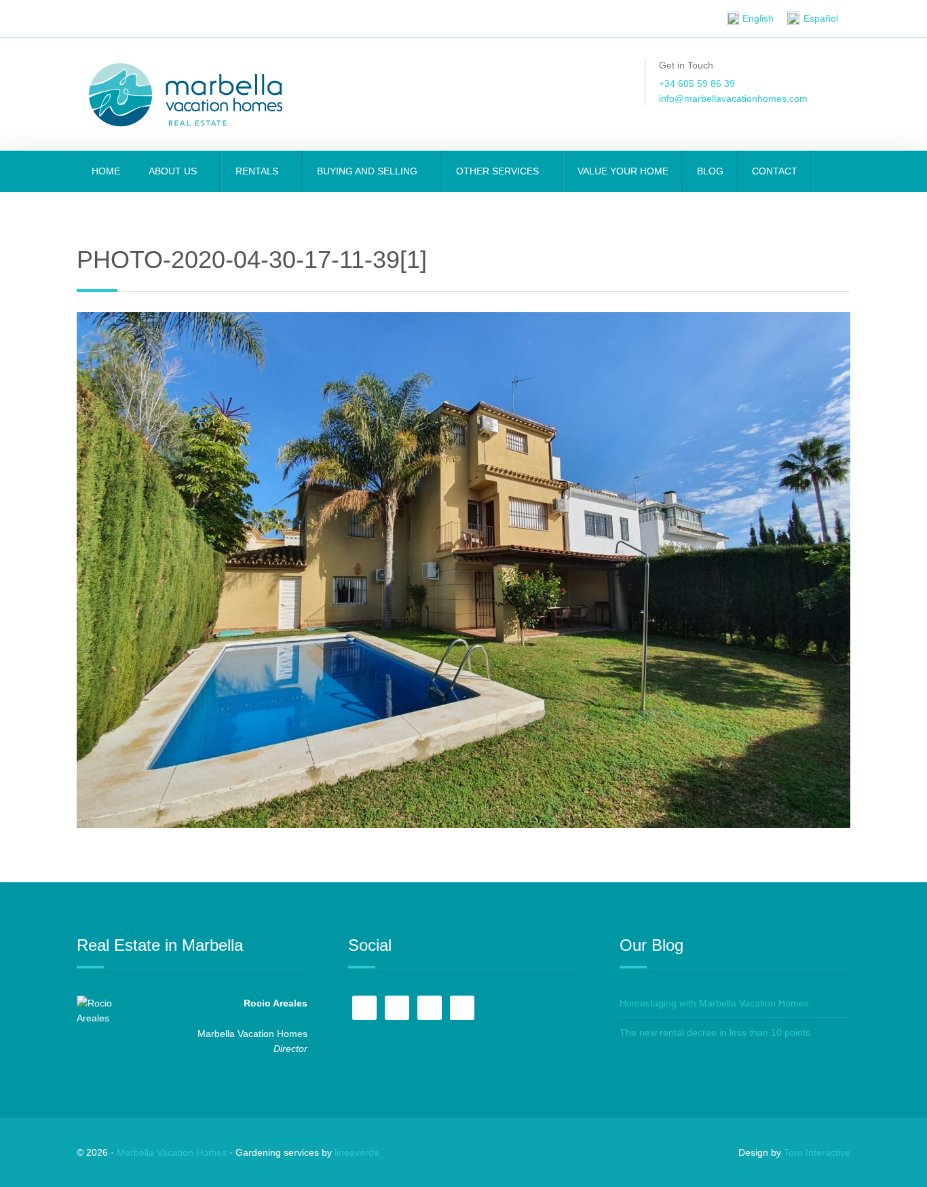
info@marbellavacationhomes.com (733, 98)
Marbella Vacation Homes (172, 1152)
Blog (710, 171)
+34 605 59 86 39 (697, 83)
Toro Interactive (817, 1152)
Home (106, 171)
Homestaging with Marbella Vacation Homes (714, 1003)
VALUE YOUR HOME (623, 171)
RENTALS (258, 171)
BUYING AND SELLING (368, 171)
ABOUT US (174, 171)
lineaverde (357, 1152)
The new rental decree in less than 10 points (715, 1032)
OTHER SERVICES (499, 171)
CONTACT (774, 171)
